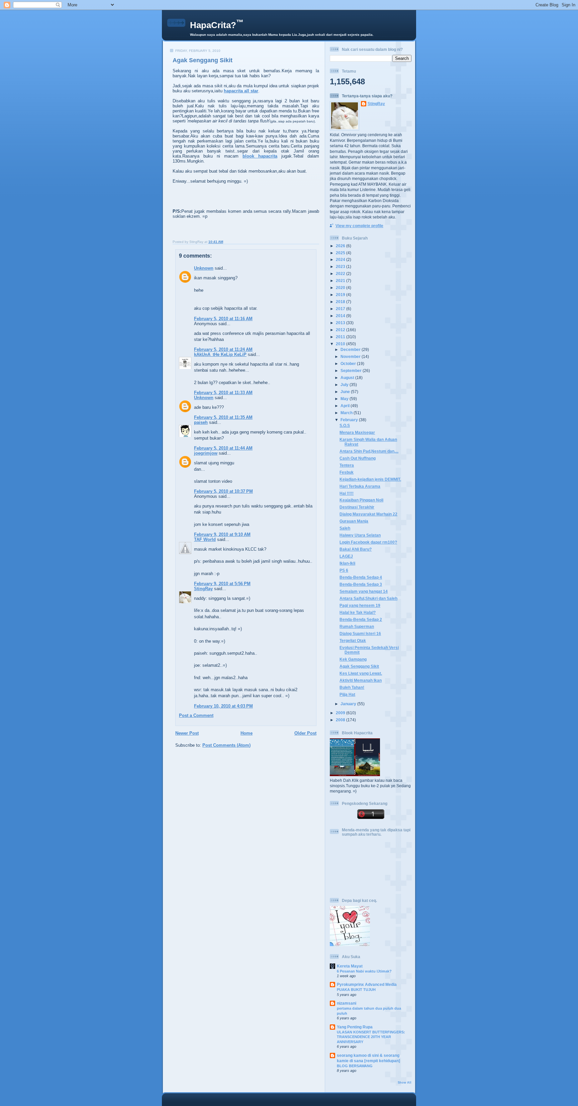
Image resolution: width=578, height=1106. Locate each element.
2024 (341, 259)
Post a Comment (196, 715)
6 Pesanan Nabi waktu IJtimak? (364, 971)
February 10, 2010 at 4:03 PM (223, 706)
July (345, 384)
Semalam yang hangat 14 (364, 591)
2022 (341, 273)
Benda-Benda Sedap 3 (361, 584)
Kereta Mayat (350, 966)
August (348, 377)
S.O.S (345, 425)
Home (246, 733)
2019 (341, 294)
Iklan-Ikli (347, 563)
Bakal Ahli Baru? (356, 549)
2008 (341, 720)
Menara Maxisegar (357, 432)
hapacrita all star (241, 90)
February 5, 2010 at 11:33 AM (223, 392)
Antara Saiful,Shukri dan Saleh (368, 598)
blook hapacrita (260, 156)
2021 (341, 280)
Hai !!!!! (347, 493)
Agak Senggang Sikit (202, 60)
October (349, 363)
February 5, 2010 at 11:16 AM (223, 318)
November (351, 356)
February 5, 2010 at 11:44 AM (223, 448)
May (345, 398)
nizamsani (346, 1003)
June (346, 391)
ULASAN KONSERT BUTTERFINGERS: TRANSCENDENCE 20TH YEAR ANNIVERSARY (371, 1037)
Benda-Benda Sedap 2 (361, 619)
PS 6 (344, 570)
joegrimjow (205, 453)
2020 (341, 287)
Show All (404, 1082)
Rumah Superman (357, 626)
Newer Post (187, 733)
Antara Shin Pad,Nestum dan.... (369, 451)
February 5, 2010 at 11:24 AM (223, 349)
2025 (341, 253)
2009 (341, 713)
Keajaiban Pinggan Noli (361, 500)
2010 (341, 344)
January (349, 704)
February (350, 420)
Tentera (347, 465)
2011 (341, 337)
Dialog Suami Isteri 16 (360, 633)
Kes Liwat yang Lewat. (361, 673)
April (346, 405)
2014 (341, 315)
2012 (341, 330)
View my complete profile (359, 225)
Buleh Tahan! (352, 687)
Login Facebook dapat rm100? (368, 542)
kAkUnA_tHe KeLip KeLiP (220, 354)
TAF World (205, 539)
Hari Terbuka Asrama (360, 486)
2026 (341, 246)
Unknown (203, 268)
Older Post (305, 733)
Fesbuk (347, 472)
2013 (341, 322)
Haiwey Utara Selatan (360, 535)
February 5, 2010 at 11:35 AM (223, 417)
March (347, 412)
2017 (341, 308)
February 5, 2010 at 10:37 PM (223, 491)
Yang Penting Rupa (355, 1027)
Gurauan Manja (354, 521)
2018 (341, 301)
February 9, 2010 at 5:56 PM (222, 583)
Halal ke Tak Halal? (358, 612)
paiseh (201, 422)
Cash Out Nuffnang (358, 458)
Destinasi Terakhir (357, 507)
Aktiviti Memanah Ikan (361, 680)
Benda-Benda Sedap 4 (361, 577)
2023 (341, 266)
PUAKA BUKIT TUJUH (356, 990)
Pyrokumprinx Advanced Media (367, 984)
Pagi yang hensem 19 (360, 605)
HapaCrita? (217, 25)
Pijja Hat (347, 694)
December (351, 349)
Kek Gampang (353, 659)
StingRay (203, 588)
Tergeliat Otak (353, 640)
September (352, 370)
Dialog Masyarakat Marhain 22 (368, 514)
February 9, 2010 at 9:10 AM (222, 534)
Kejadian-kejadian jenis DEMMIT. (370, 479)
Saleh (345, 528)
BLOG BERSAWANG (355, 1066)
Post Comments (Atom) (226, 745)
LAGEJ (346, 556)
